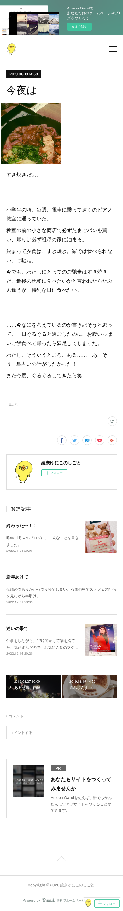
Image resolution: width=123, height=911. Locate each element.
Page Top (61, 859)
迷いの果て (17, 628)
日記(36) (12, 404)
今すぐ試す (79, 26)
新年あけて (17, 576)
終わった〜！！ (21, 525)
